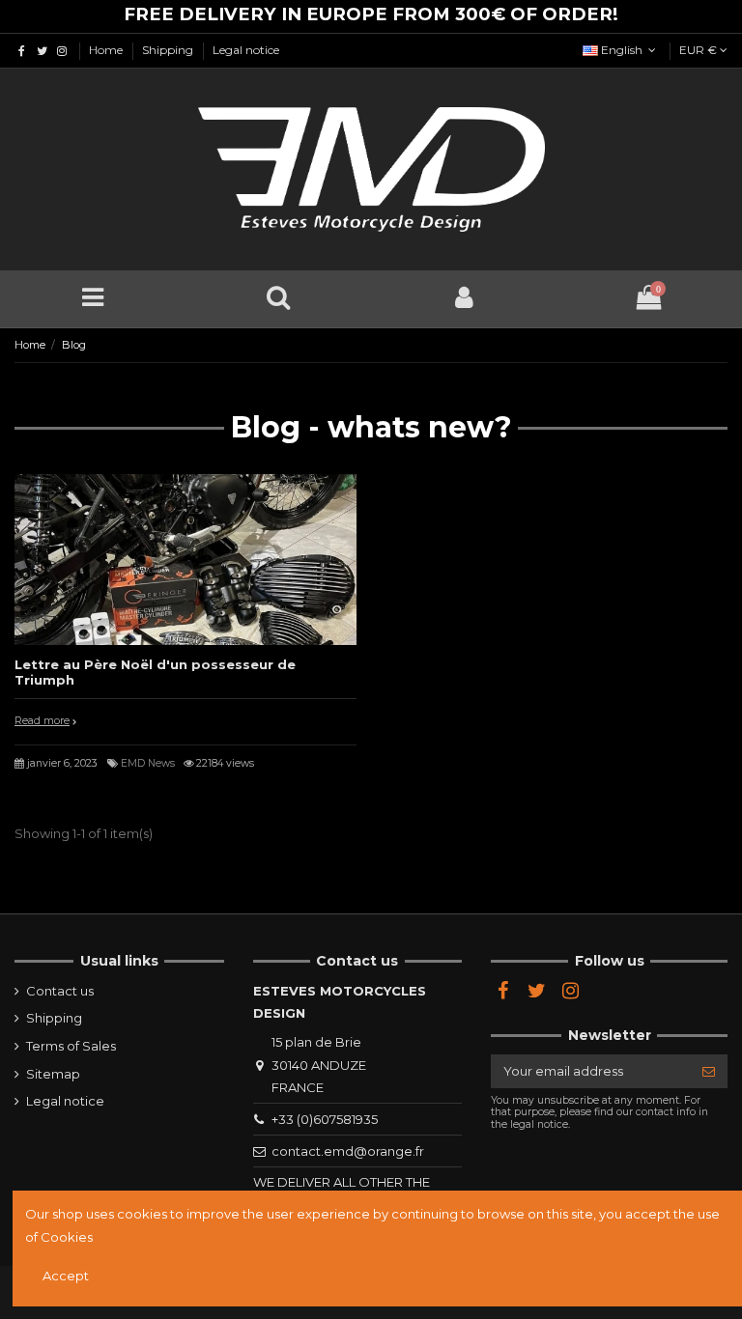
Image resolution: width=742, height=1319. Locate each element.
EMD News (148, 763)
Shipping (169, 49)
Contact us (60, 990)
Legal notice (246, 49)
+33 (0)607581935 (324, 1119)
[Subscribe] (709, 1071)
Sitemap (53, 1073)
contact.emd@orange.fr (347, 1151)
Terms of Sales (71, 1045)
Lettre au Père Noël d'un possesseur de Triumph (155, 672)
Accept (66, 1275)
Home (107, 49)
